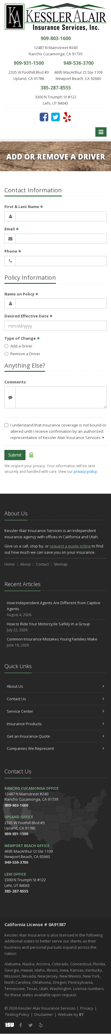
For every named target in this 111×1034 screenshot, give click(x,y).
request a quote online (70, 546)
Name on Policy (21, 294)
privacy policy (85, 471)
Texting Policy (17, 1014)
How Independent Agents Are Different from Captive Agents (53, 609)
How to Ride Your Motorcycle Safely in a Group (48, 626)
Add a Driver (21, 346)
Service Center (20, 711)
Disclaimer (43, 1014)
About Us (15, 686)
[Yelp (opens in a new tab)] (67, 117)
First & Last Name (23, 206)
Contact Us (16, 698)
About (25, 564)
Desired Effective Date (28, 316)
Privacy (86, 1008)
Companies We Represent (30, 748)
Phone (12, 251)
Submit (15, 455)
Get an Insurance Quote (28, 736)
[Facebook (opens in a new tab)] (44, 117)
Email (11, 229)
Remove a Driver (25, 353)
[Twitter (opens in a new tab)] (55, 117)
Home (9, 564)
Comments (15, 382)
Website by (71, 1014)
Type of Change (22, 338)
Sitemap (60, 564)
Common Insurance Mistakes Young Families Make (52, 642)
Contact (42, 564)
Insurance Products (24, 723)
